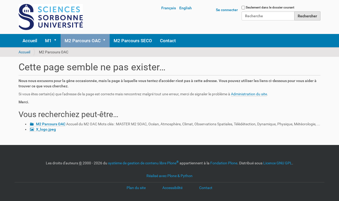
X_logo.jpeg (46, 129)
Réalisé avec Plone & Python (169, 176)
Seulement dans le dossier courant (270, 7)
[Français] (51, 17)
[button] (57, 40)
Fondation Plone (223, 163)
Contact (168, 40)
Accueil (30, 40)
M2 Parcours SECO (133, 40)
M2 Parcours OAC (83, 40)
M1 (48, 40)
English (185, 8)
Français (168, 8)
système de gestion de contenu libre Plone (143, 163)
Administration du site (249, 94)
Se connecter (227, 10)
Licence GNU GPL (277, 163)
